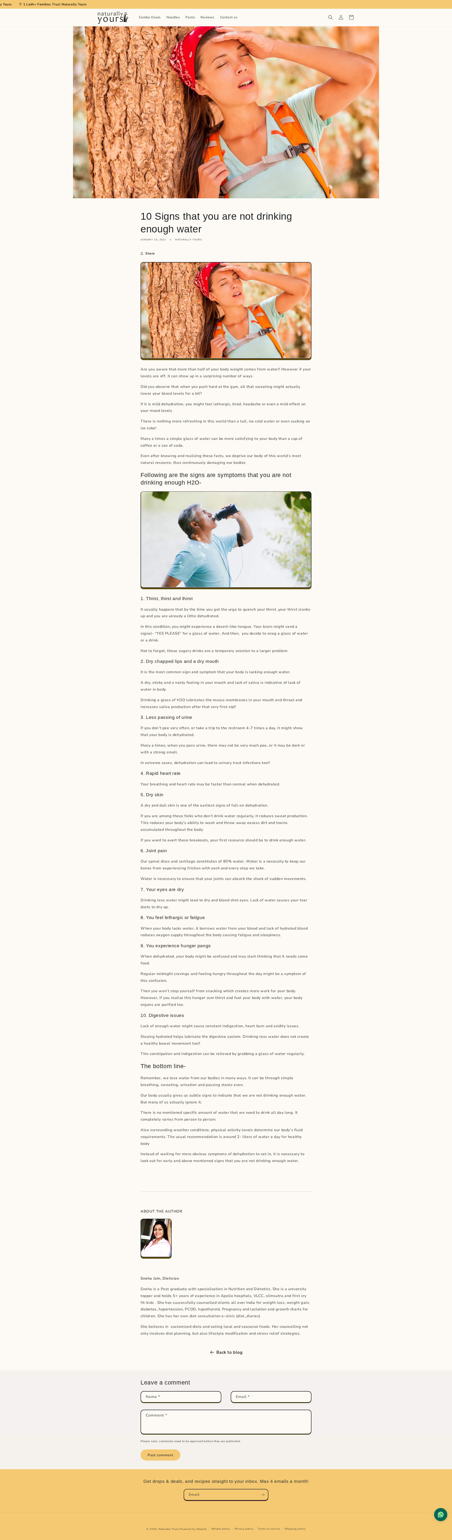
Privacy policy (244, 1529)
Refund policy (221, 1529)
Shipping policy (295, 1529)
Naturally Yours (168, 1529)
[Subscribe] (263, 1494)
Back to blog (229, 1352)
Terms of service (269, 1529)
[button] (330, 17)
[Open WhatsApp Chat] (440, 1514)
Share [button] (150, 253)
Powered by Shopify (193, 1529)
